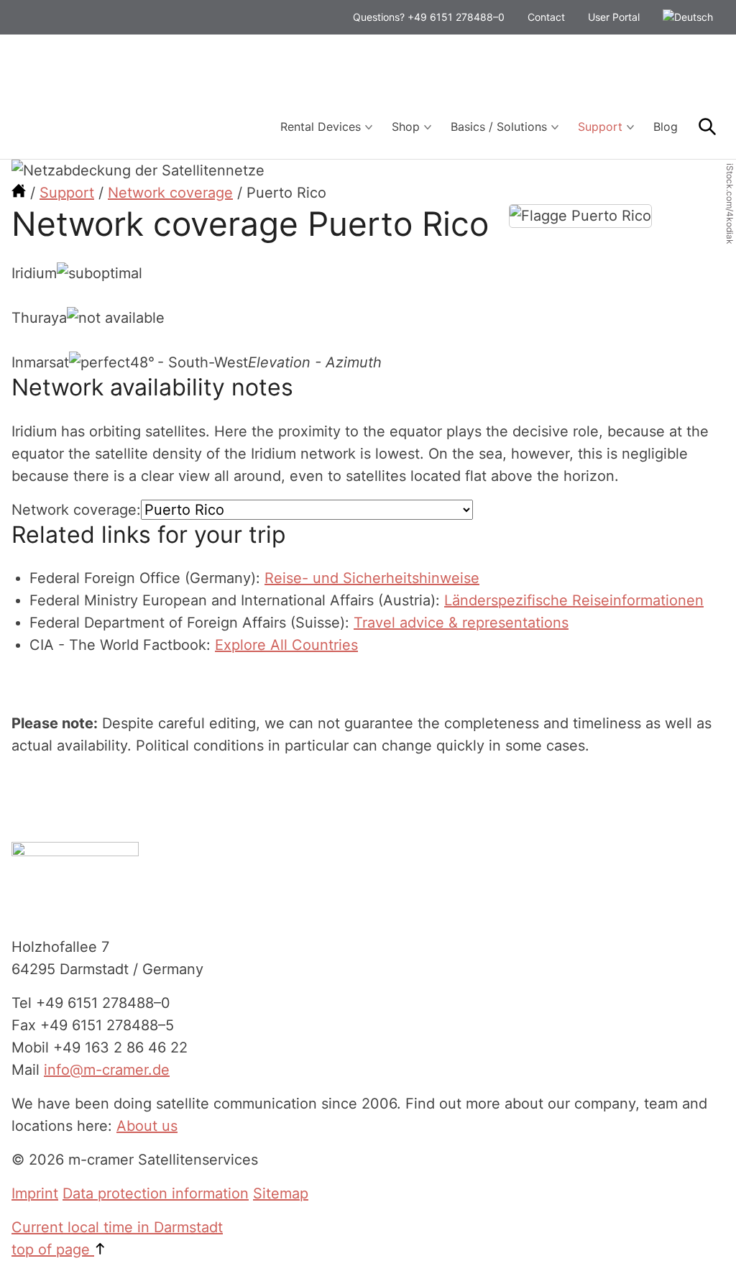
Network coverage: (76, 509)
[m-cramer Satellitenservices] (19, 192)
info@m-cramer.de (107, 1069)
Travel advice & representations (461, 622)
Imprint (35, 1193)
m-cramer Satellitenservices (119, 96)
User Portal (614, 17)
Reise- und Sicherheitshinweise (371, 578)
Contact (546, 17)
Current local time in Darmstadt (117, 1227)
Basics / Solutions (499, 126)
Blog (665, 126)
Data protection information (156, 1193)
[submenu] (368, 127)
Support (600, 126)
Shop (406, 126)
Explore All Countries (286, 645)
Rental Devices (320, 126)
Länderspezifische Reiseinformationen (574, 600)
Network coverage (170, 192)
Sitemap (280, 1193)
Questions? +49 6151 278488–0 (429, 17)
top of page (53, 1249)
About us (147, 1125)
